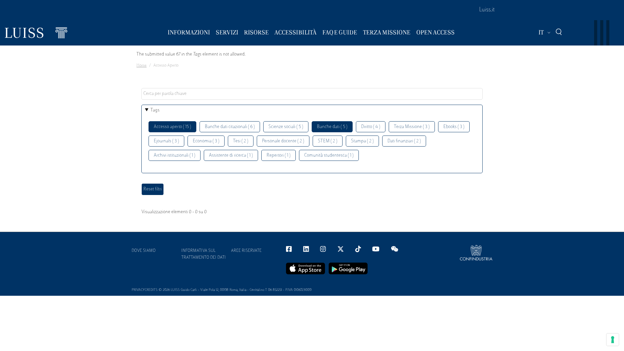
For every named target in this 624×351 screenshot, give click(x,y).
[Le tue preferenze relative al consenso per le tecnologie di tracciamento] (612, 339)
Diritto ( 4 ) (370, 126)
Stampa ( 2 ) (362, 141)
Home (141, 66)
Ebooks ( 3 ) (453, 126)
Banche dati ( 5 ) (332, 126)
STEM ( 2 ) (327, 141)
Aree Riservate (246, 251)
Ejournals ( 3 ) (166, 141)
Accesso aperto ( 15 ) (172, 126)
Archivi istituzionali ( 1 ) (174, 155)
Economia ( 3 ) (206, 141)
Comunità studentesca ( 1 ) (329, 155)
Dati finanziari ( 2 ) (404, 141)
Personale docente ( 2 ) (283, 141)
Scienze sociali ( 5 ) (285, 126)
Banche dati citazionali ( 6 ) (230, 126)
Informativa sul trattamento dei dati (203, 254)
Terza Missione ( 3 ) (412, 126)
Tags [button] (155, 110)
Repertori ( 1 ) (278, 155)
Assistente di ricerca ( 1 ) (231, 155)
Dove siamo (144, 251)
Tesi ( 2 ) (240, 141)
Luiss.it (487, 10)
